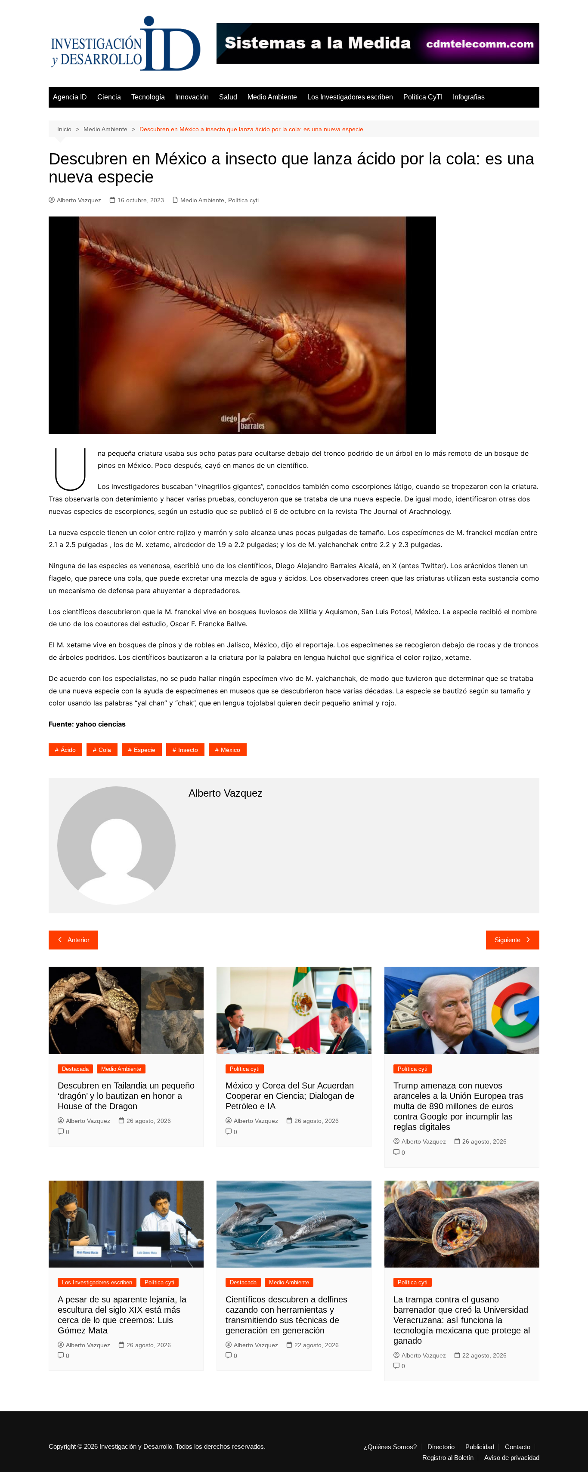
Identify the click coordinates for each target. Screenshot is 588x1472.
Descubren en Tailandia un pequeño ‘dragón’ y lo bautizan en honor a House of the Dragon (126, 1096)
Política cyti (243, 200)
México (230, 749)
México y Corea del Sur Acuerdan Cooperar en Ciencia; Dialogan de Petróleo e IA (290, 1096)
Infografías (469, 97)
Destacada (75, 1069)
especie (144, 749)
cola (105, 749)
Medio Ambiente (272, 97)
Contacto (517, 1447)
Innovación (192, 97)
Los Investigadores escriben (350, 97)
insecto (188, 749)
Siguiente (507, 939)
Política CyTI (423, 97)
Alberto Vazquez (79, 200)
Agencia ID (70, 97)
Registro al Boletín (447, 1457)
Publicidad (479, 1447)
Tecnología (148, 97)
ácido (68, 749)
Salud (228, 97)
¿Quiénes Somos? (390, 1447)
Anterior (79, 939)
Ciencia (109, 97)
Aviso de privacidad (511, 1457)
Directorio (441, 1447)
